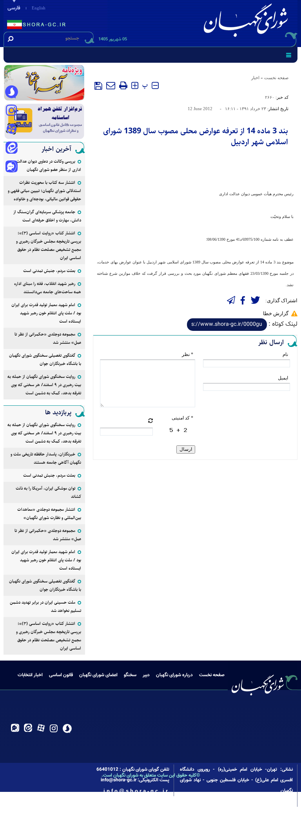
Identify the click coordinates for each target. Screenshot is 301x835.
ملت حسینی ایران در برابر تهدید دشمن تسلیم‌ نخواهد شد (45, 606)
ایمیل (283, 378)
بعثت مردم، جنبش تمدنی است (49, 270)
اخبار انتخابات (30, 675)
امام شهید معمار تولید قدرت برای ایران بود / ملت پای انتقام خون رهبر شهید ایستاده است (46, 313)
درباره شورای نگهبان (174, 675)
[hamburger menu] (289, 55)
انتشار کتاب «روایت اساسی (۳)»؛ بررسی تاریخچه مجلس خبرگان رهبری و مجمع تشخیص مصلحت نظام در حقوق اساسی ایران (48, 245)
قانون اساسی (61, 675)
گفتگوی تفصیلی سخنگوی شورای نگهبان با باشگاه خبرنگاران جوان (45, 359)
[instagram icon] (11, 111)
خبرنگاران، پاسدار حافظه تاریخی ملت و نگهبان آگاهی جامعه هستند (46, 458)
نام (285, 354)
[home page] (247, 22)
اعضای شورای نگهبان (98, 675)
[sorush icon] (11, 92)
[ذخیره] (98, 86)
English (38, 7)
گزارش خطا (275, 313)
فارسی (13, 8)
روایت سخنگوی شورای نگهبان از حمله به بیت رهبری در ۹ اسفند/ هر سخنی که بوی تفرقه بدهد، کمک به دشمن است (44, 384)
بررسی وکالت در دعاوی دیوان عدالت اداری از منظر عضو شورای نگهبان (48, 165)
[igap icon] (11, 167)
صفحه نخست (276, 77)
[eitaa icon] (11, 149)
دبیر (146, 675)
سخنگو (130, 675)
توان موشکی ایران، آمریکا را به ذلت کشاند (48, 492)
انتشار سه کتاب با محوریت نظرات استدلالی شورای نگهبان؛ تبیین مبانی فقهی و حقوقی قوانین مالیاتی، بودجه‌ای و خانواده (44, 190)
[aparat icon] (11, 130)
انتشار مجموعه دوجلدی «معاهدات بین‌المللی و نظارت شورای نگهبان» (49, 513)
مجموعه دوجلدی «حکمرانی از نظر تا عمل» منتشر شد (48, 338)
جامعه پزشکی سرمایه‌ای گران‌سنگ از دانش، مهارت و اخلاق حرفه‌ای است (47, 216)
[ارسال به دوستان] (110, 85)
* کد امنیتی (182, 418)
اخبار (255, 77)
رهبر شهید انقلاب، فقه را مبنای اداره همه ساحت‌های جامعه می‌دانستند (47, 287)
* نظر (187, 354)
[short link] (227, 324)
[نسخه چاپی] (123, 85)
